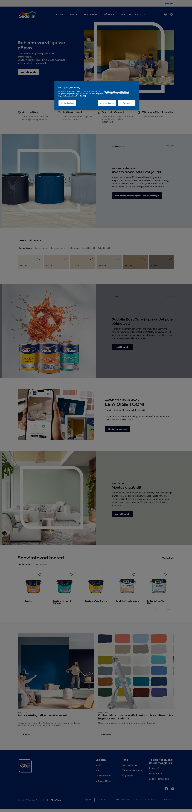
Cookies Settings (67, 103)
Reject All (126, 103)
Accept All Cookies (107, 103)
